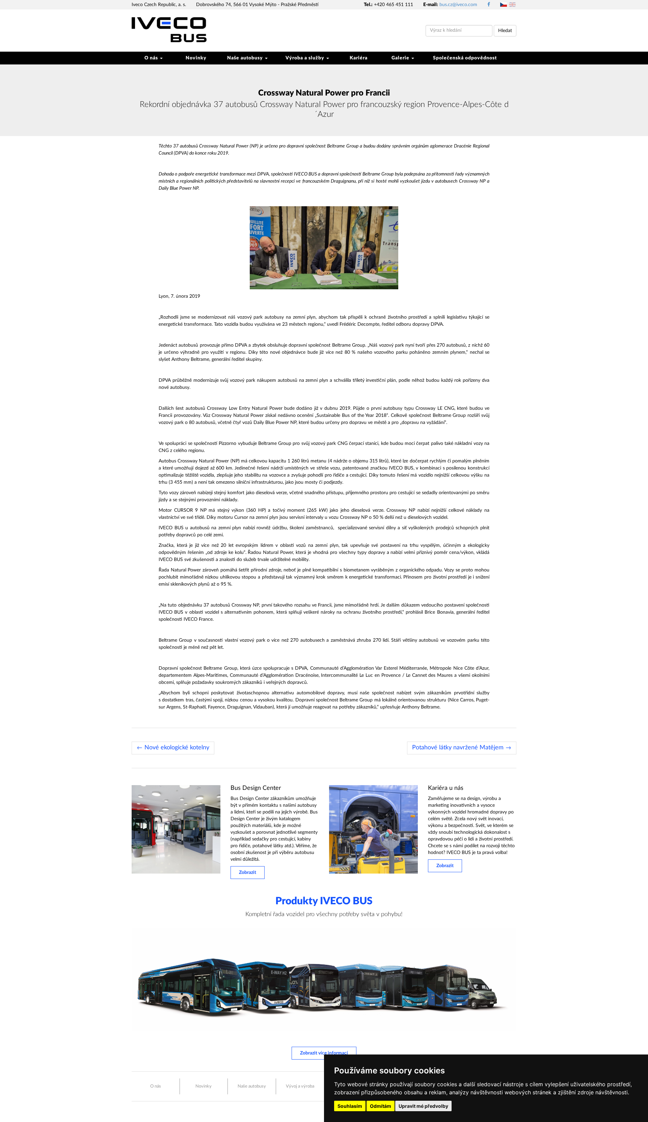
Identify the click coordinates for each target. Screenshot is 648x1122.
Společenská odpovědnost (465, 58)
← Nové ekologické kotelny (173, 748)
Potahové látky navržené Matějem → (461, 748)
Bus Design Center (256, 788)
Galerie (401, 58)
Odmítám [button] (380, 1106)
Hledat (505, 30)
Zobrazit (247, 872)
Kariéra (359, 58)
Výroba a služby (306, 58)
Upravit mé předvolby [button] (423, 1106)
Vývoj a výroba (300, 1086)
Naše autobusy (245, 58)
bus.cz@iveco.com (458, 4)
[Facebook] (488, 4)
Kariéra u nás (445, 788)
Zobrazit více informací (324, 1053)
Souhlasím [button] (350, 1106)
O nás (151, 58)
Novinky (196, 58)
